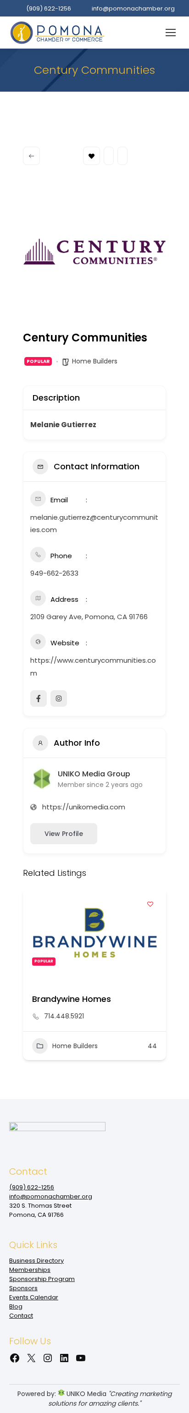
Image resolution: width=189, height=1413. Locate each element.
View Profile (63, 833)
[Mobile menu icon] (170, 32)
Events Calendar (33, 1297)
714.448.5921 (64, 1016)
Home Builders (94, 361)
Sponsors (23, 1288)
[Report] (122, 156)
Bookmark (91, 156)
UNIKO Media (85, 1393)
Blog (15, 1306)
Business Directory (36, 1260)
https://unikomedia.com (83, 807)
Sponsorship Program (42, 1279)
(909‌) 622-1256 (48, 8)
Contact (21, 1315)
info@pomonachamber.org (133, 8)
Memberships (29, 1269)
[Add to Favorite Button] (150, 904)
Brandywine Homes (71, 999)
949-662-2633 (54, 573)
